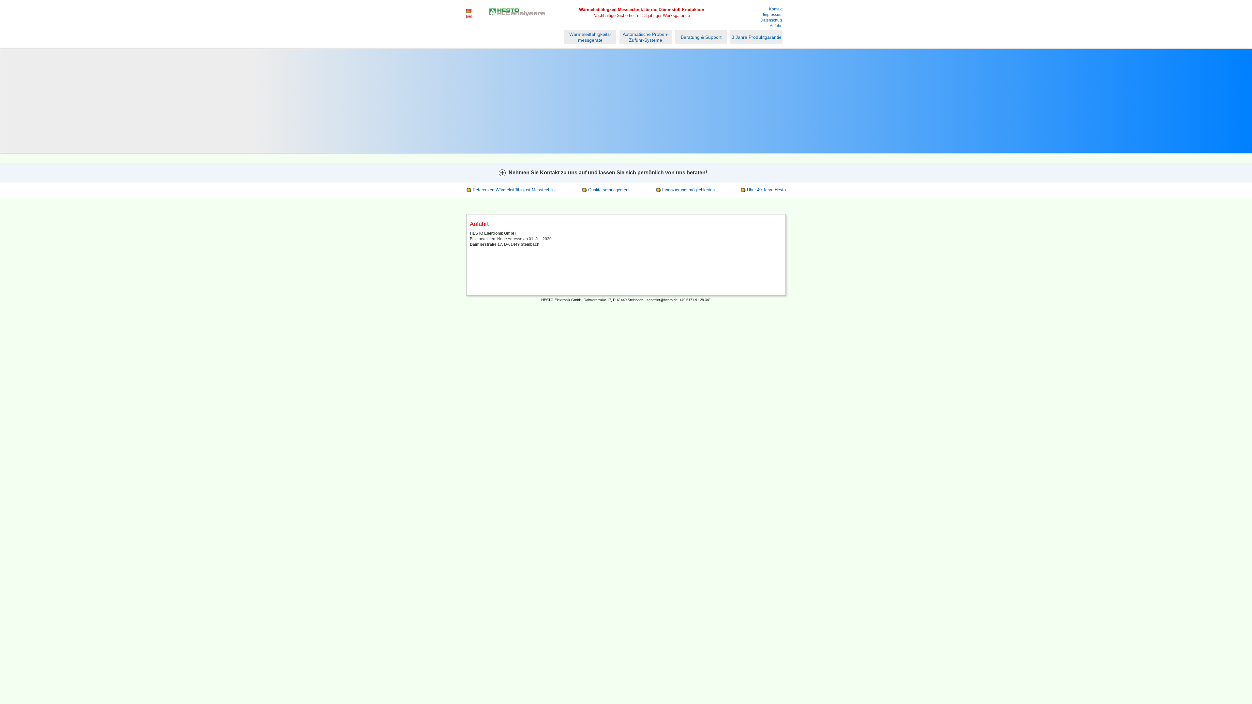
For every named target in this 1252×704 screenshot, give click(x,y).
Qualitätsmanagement (609, 189)
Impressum (772, 14)
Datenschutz (771, 20)
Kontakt (775, 9)
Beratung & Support (701, 37)
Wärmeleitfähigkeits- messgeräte (590, 37)
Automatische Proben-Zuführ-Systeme (646, 37)
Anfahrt (776, 25)
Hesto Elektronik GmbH (517, 18)
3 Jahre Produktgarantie (757, 37)
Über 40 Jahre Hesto (766, 189)
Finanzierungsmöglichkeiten (688, 189)
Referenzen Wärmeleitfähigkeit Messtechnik (514, 189)
